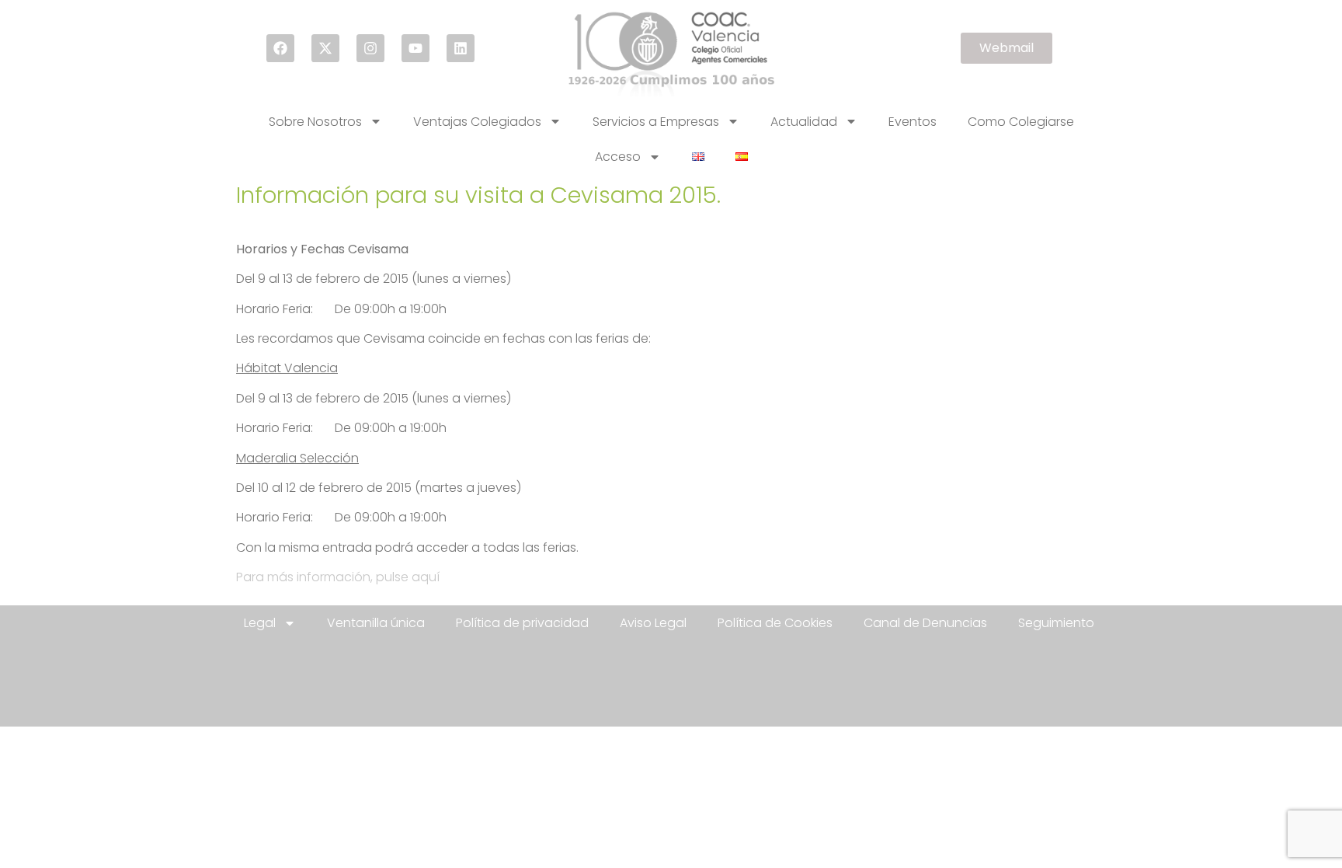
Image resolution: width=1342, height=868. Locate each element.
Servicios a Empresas (656, 122)
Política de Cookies (775, 623)
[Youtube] (415, 48)
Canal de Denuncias (925, 623)
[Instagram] (370, 48)
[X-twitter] (325, 48)
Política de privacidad (522, 623)
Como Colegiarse (1021, 122)
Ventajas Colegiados (477, 122)
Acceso (618, 157)
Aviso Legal (653, 623)
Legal (260, 623)
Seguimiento (1056, 623)
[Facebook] (280, 48)
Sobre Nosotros (315, 122)
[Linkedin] (461, 48)
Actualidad (803, 122)
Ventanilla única (376, 623)
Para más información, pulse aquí (338, 577)
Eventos (912, 122)
